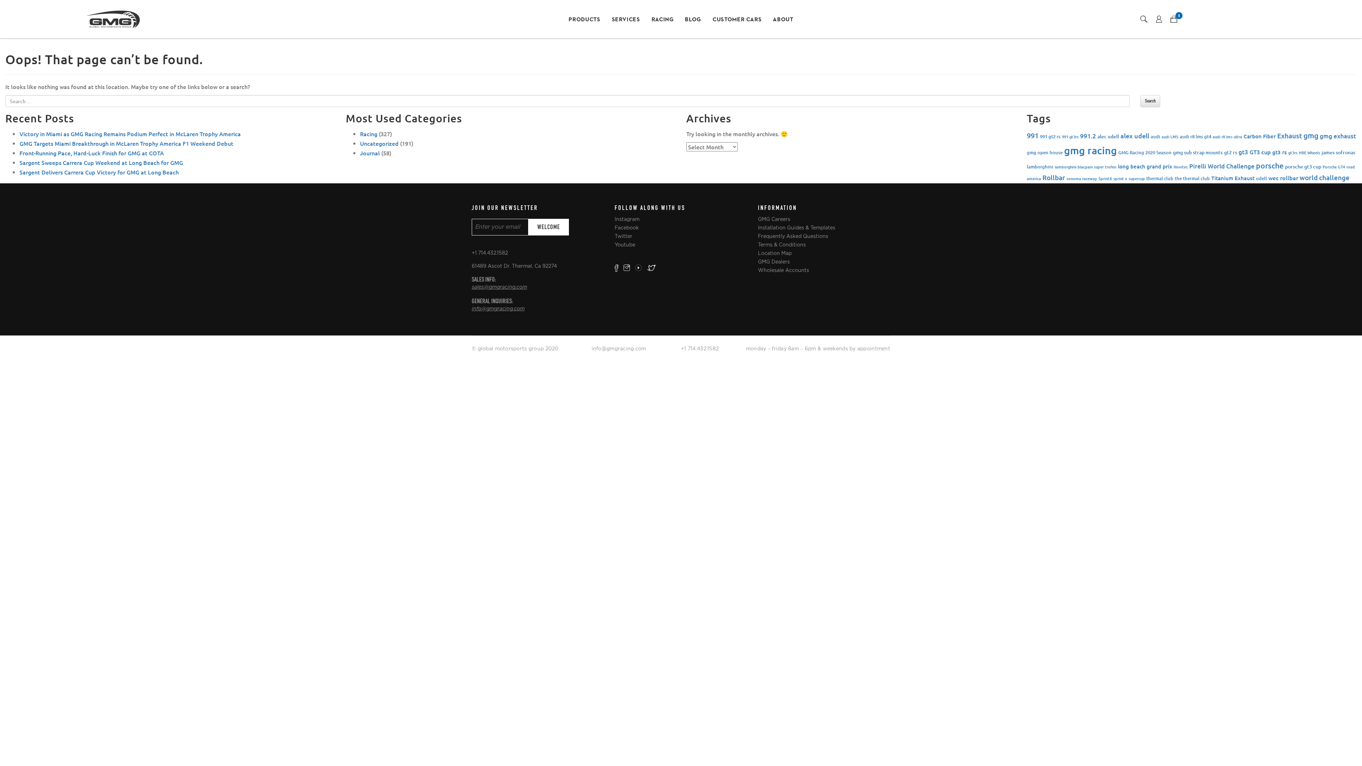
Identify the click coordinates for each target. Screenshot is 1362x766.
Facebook (627, 228)
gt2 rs (1230, 152)
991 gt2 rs (1050, 136)
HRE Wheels (1309, 153)
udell (1261, 178)
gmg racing (1090, 150)
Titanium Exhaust (1233, 178)
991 (1033, 135)
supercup (1137, 179)
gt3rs (1292, 153)
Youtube (625, 245)
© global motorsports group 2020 (515, 348)
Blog (693, 20)
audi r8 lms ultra (1227, 137)
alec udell (1108, 136)
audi (1155, 136)
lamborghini (1040, 166)
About (783, 20)
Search (1150, 101)
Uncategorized (379, 143)
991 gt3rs (1070, 137)
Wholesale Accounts (783, 270)
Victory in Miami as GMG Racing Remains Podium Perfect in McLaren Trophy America (130, 134)
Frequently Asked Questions (793, 236)
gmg (1310, 135)
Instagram (627, 219)
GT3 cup (1260, 152)
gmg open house (1045, 152)
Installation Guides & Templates (796, 228)
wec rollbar (1283, 178)
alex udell (1134, 136)
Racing (663, 20)
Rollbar (1053, 177)
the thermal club (1192, 178)
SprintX (1105, 179)
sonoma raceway (1082, 179)
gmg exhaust (1338, 136)
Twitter (623, 236)
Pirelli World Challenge (1222, 166)
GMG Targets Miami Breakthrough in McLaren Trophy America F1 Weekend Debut (126, 143)
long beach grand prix (1145, 166)
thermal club (1159, 178)
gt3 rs (1279, 152)
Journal (370, 153)
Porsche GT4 (1334, 167)
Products (584, 20)
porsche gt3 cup (1303, 166)
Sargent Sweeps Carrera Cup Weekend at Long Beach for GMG (101, 162)
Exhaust (1289, 135)
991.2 (1088, 136)
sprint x (1120, 179)
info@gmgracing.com (498, 308)
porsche (1270, 165)
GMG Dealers (774, 262)
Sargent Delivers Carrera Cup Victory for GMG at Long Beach (99, 172)
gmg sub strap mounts (1198, 152)
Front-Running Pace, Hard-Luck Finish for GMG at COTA (92, 153)
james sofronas (1338, 152)
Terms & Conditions (782, 245)
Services (626, 20)
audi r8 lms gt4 (1195, 136)
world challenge (1325, 177)
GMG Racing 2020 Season (1145, 152)
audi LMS (1170, 137)
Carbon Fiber (1260, 136)
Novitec (1181, 167)
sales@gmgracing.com (499, 287)
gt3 (1243, 152)
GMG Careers (774, 219)
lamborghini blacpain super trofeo (1086, 167)
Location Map (775, 253)
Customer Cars (737, 20)
